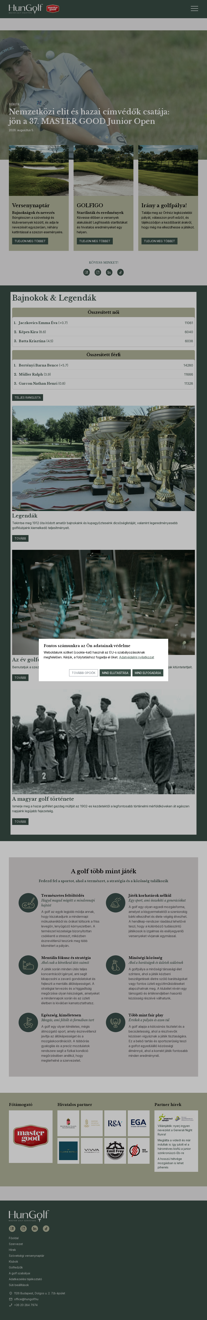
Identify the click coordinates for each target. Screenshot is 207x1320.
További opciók (83, 673)
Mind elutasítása (115, 673)
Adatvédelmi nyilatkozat (136, 657)
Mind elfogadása (148, 673)
